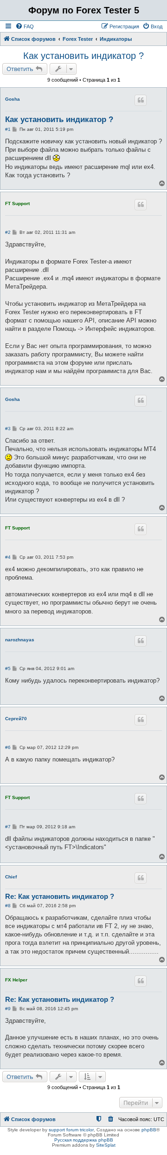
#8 (8, 905)
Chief (11, 876)
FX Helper (16, 979)
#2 (8, 232)
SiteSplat (106, 1145)
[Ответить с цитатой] (141, 100)
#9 (8, 1008)
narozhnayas (19, 639)
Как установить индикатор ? (83, 56)
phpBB (148, 1129)
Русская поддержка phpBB (83, 1139)
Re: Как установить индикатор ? (59, 896)
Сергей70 (16, 718)
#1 (8, 129)
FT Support (17, 203)
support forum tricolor (71, 1129)
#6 (8, 747)
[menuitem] (24, 26)
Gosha (12, 99)
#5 (8, 668)
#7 (8, 826)
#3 (8, 428)
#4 (8, 557)
